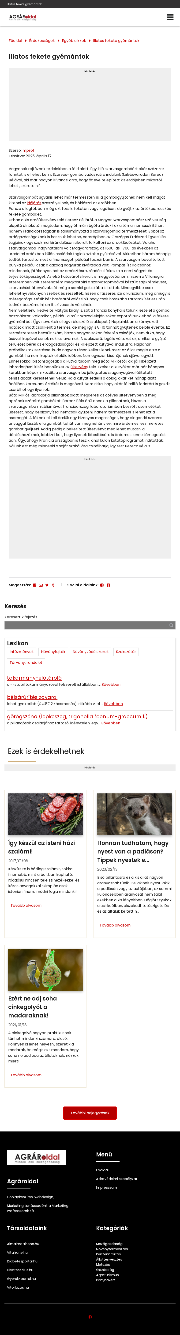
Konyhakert (105, 1280)
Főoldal (15, 40)
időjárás (34, 203)
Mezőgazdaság (109, 1243)
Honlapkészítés (20, 1197)
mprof (28, 150)
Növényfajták (53, 651)
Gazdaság (105, 1269)
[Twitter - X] (46, 585)
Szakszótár (126, 651)
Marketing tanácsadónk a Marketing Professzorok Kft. (37, 1208)
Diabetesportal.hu (22, 1261)
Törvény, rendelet (26, 662)
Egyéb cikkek (74, 40)
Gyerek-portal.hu (21, 1278)
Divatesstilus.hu (20, 1270)
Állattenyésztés (109, 1259)
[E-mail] (40, 585)
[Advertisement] (90, 106)
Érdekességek (42, 40)
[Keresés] (171, 625)
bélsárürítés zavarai (32, 697)
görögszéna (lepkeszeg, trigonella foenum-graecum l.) (77, 716)
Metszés (103, 1264)
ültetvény (79, 367)
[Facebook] (34, 585)
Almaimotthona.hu (23, 1243)
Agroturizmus (107, 1275)
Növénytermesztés (112, 1249)
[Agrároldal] (22, 17)
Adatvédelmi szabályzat (116, 1178)
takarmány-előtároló (34, 677)
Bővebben (110, 684)
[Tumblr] (53, 585)
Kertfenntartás (108, 1254)
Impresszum (106, 1187)
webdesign (43, 1197)
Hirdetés (90, 71)
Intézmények (22, 651)
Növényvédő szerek (91, 651)
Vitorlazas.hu (18, 1287)
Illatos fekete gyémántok (24, 4)
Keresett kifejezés (20, 617)
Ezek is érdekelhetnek (46, 751)
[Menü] (170, 17)
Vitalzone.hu (17, 1252)
